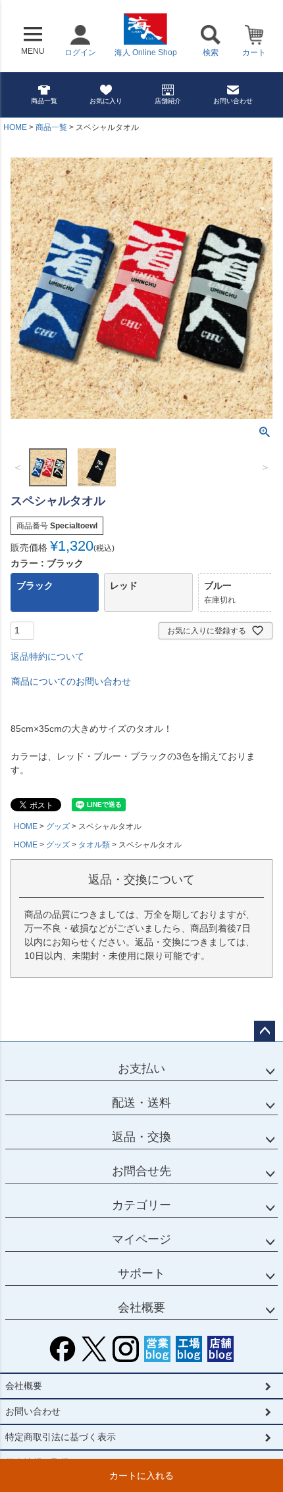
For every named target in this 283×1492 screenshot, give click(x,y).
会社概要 (141, 1307)
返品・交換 (141, 1136)
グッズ (58, 826)
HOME (15, 127)
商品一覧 (44, 100)
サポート (141, 1273)
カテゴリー (141, 1205)
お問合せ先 (141, 1171)
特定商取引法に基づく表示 (60, 1437)
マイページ (141, 1239)
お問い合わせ (233, 100)
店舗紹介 (168, 100)
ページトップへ (264, 1031)
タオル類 (94, 844)
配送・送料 (141, 1102)
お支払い (141, 1068)
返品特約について (47, 656)
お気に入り (106, 100)
